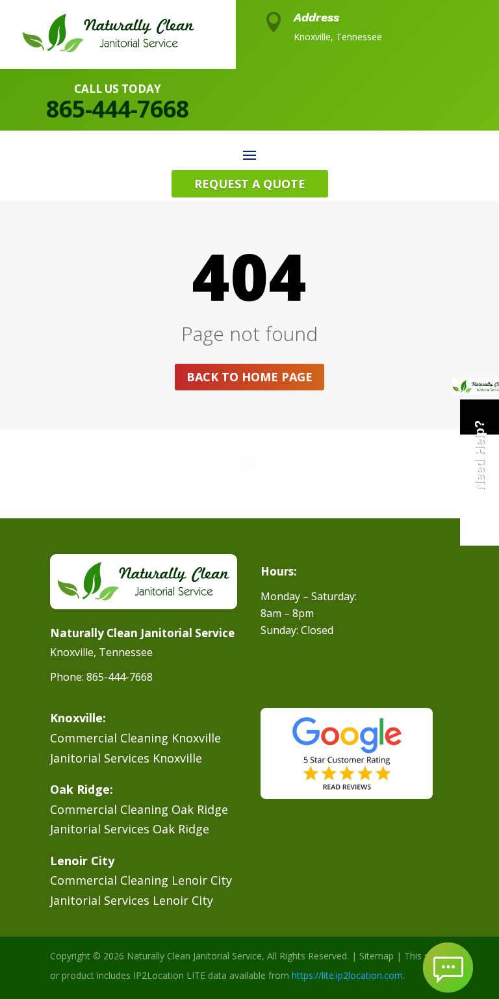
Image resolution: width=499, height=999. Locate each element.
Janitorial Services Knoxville (126, 758)
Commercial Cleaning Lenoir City (141, 880)
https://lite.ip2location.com (347, 975)
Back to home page (249, 377)
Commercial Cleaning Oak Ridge (139, 809)
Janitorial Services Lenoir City (131, 900)
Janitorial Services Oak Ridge (129, 829)
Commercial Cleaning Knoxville (135, 738)
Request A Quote (249, 184)
